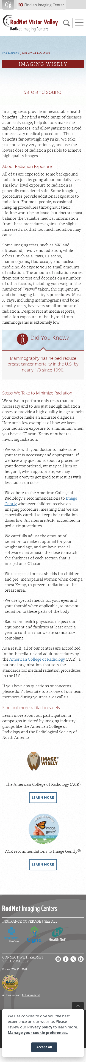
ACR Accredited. (31, 995)
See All (51, 922)
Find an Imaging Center (44, 4)
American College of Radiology (37, 659)
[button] (43, 797)
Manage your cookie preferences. (38, 1032)
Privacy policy (39, 1027)
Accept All (44, 1047)
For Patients (10, 53)
